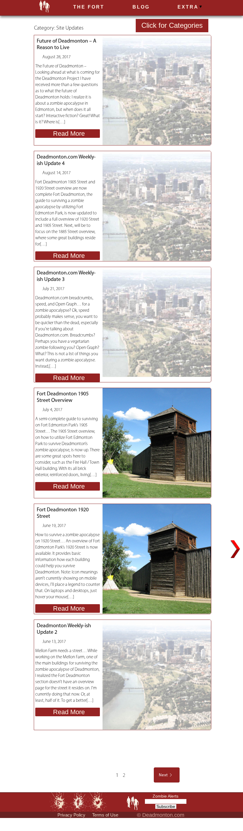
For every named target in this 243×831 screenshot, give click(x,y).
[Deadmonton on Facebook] (78, 802)
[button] (187, 8)
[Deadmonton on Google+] (58, 801)
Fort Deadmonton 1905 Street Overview (63, 396)
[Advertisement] (121, 747)
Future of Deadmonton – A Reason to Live (66, 44)
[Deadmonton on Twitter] (97, 802)
